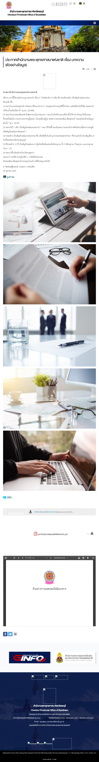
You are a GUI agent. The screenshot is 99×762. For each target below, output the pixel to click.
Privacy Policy (15, 753)
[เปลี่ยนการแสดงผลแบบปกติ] (84, 3)
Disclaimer (31, 753)
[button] (94, 23)
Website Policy (7, 753)
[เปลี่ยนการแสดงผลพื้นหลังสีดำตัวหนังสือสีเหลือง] (81, 3)
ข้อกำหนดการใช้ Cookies (41, 753)
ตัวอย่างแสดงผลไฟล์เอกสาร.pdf (53, 512)
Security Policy (24, 753)
